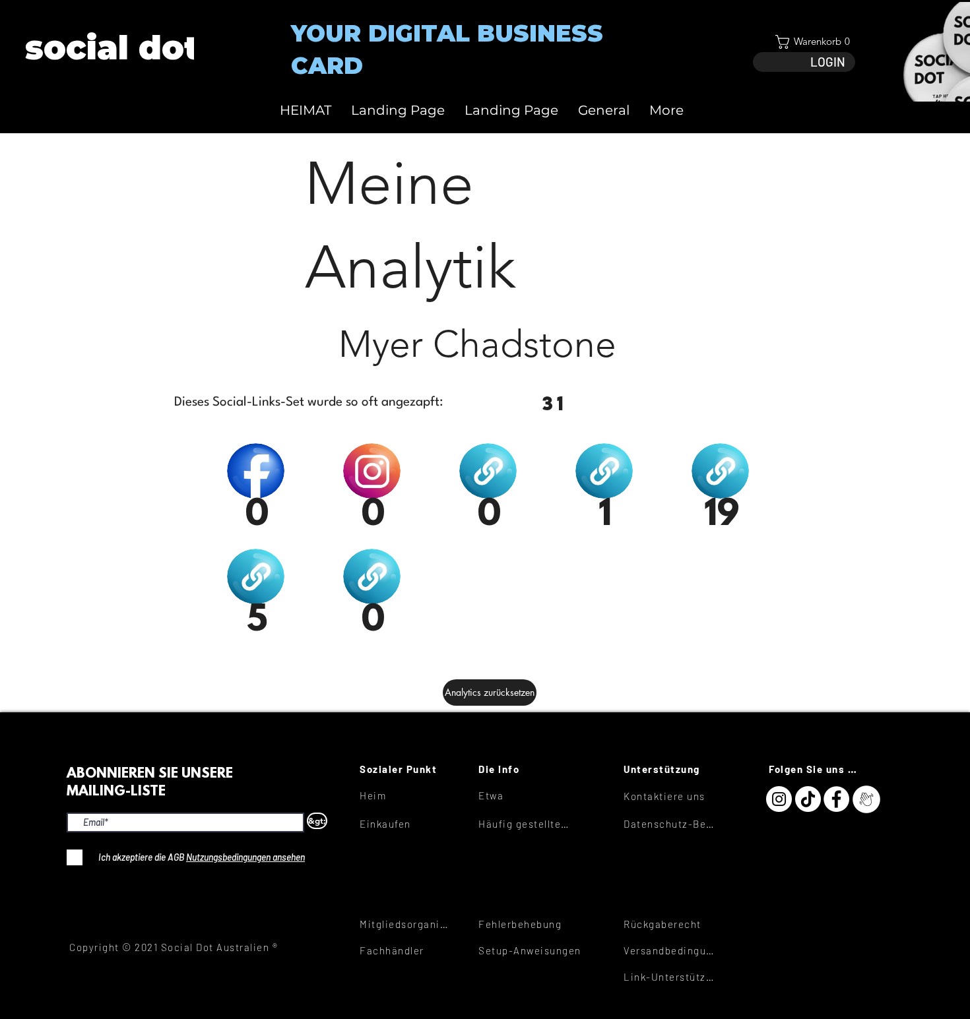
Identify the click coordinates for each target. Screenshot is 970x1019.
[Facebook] (836, 799)
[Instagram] (779, 799)
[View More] (111, 48)
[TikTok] (808, 799)
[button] (804, 42)
